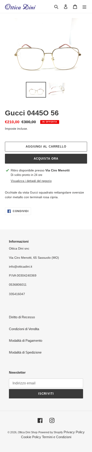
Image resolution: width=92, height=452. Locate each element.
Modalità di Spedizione (25, 352)
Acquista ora (46, 158)
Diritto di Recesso (22, 317)
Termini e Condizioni (56, 437)
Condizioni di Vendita (24, 329)
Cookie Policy (31, 437)
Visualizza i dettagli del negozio (31, 181)
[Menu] (84, 6)
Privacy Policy (74, 432)
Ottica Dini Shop (28, 432)
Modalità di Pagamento (25, 340)
